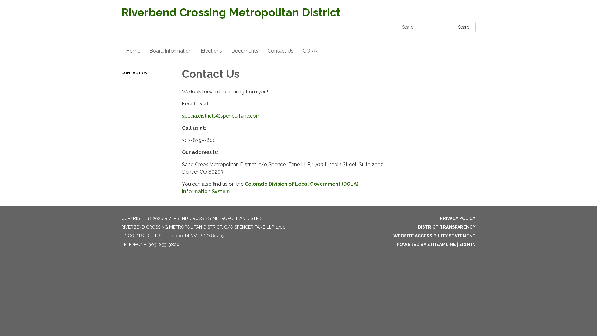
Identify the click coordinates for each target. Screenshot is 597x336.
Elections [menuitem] (211, 51)
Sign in (467, 244)
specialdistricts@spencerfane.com (221, 116)
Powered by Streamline (426, 244)
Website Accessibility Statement (434, 235)
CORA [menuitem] (310, 51)
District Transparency (447, 227)
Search (465, 27)
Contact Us (134, 73)
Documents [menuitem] (244, 51)
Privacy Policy (458, 218)
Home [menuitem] (133, 51)
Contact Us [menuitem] (281, 51)
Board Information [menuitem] (171, 51)
